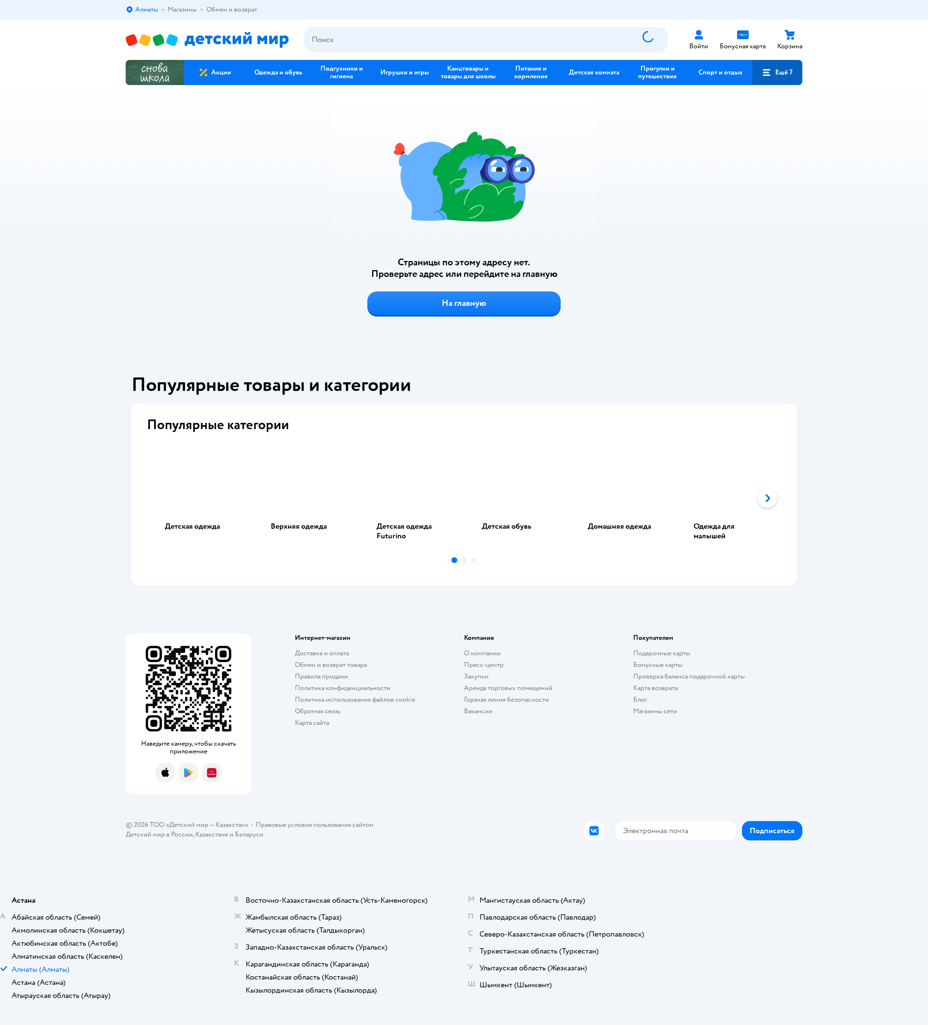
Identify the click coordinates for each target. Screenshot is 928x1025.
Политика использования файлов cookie (355, 699)
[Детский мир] (207, 40)
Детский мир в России (159, 834)
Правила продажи (321, 676)
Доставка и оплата (322, 653)
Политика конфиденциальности (343, 688)
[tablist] (464, 498)
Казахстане (211, 834)
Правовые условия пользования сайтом (315, 825)
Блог (640, 699)
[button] (777, 72)
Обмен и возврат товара (331, 665)
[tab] (200, 498)
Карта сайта (312, 723)
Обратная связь (317, 711)
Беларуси (249, 834)
